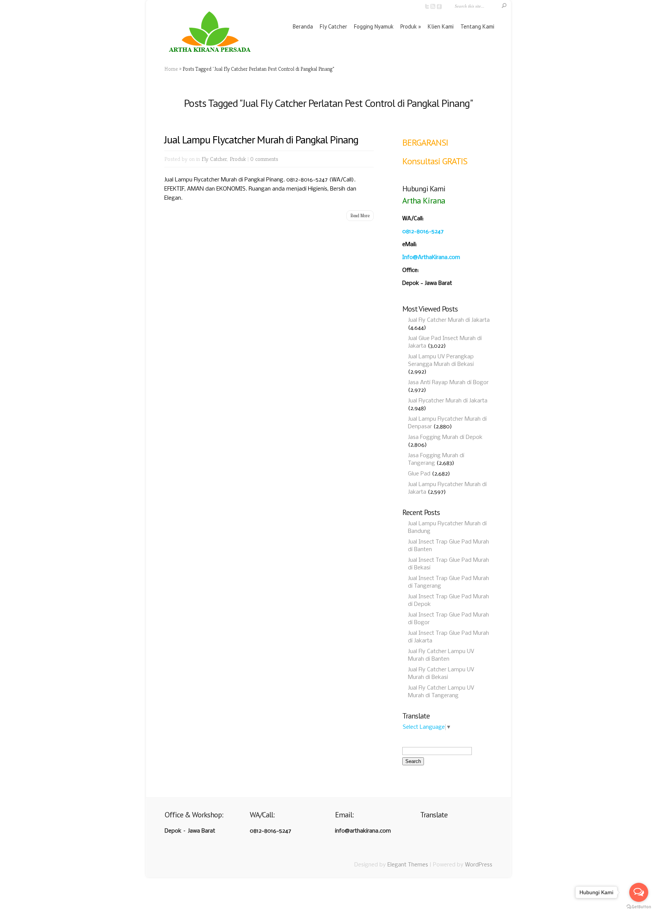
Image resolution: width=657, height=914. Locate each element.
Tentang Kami (477, 26)
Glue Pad (419, 474)
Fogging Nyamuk (374, 26)
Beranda (303, 26)
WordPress (478, 865)
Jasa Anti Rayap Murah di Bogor (448, 383)
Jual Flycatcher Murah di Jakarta (447, 401)
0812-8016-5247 (423, 232)
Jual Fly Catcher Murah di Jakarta (449, 320)
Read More (360, 215)
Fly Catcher (333, 26)
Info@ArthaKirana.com (431, 257)
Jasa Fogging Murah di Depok (445, 437)
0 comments (264, 158)
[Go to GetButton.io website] (639, 906)
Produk (408, 26)
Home (171, 68)
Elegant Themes (407, 865)
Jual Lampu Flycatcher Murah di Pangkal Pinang (261, 139)
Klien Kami (441, 26)
